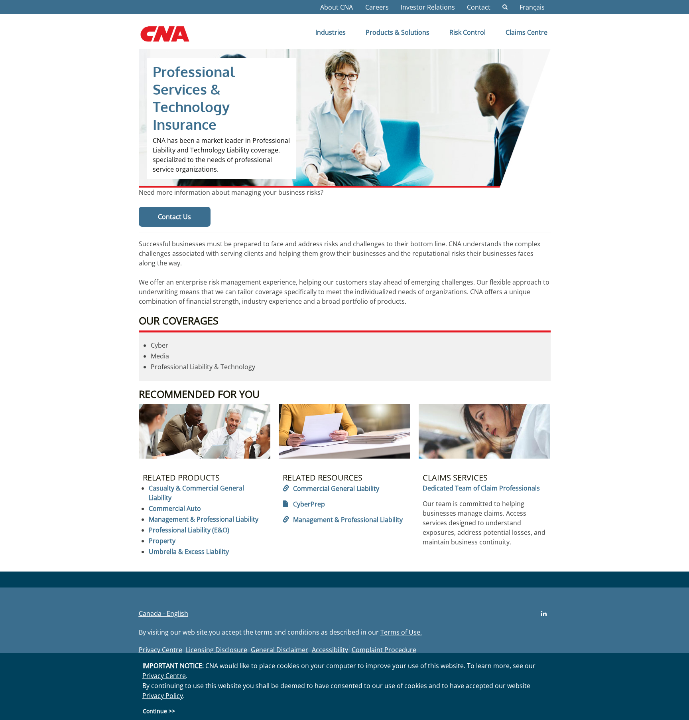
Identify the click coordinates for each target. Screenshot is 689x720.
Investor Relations (428, 7)
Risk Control (467, 32)
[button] (505, 7)
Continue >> (159, 710)
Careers (377, 7)
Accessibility (330, 649)
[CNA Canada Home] (172, 36)
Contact (478, 7)
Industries (330, 32)
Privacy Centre (160, 649)
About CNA (336, 7)
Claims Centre (526, 32)
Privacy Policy (162, 695)
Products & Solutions (397, 32)
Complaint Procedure (384, 649)
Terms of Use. (401, 632)
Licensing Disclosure (216, 649)
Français (532, 7)
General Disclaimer (279, 649)
